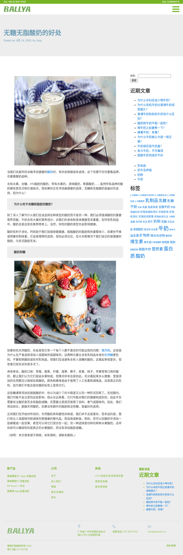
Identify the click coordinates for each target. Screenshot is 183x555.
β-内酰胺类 (140, 201)
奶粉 (140, 174)
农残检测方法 (161, 216)
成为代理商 (57, 492)
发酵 (132, 221)
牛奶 (140, 179)
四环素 (139, 222)
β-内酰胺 (134, 195)
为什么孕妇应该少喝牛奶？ (154, 100)
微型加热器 (101, 481)
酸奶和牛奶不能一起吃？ (153, 123)
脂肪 (172, 242)
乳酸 (144, 207)
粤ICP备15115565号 (17, 549)
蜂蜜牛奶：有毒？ (148, 132)
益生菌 (134, 235)
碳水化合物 (157, 235)
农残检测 (164, 212)
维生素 (136, 241)
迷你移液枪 (101, 486)
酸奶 (50, 171)
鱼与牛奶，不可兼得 (150, 150)
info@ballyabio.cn (157, 531)
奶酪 (164, 221)
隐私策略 (171, 545)
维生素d (148, 242)
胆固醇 (165, 242)
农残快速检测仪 (149, 212)
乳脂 (140, 207)
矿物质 (145, 235)
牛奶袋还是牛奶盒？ (150, 146)
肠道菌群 (157, 242)
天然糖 (108, 354)
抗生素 (154, 229)
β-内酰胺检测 (161, 195)
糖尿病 (168, 236)
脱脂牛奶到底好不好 (150, 155)
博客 (53, 486)
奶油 (145, 222)
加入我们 (56, 481)
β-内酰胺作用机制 (146, 195)
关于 (53, 475)
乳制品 (141, 165)
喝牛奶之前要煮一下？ (151, 127)
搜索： (133, 75)
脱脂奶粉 (134, 250)
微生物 (147, 229)
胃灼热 (106, 350)
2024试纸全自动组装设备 (109, 475)
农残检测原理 (146, 216)
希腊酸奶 (138, 229)
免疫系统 (153, 207)
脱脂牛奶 (145, 249)
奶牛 (150, 221)
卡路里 (172, 217)
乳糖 (162, 201)
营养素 (157, 249)
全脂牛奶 (164, 207)
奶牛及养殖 (144, 170)
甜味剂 (172, 230)
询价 (53, 497)
